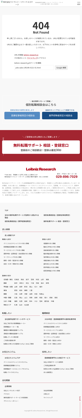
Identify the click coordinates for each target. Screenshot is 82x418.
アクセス (7, 394)
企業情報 (8, 386)
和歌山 (41, 294)
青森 (22, 279)
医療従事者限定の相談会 (23, 115)
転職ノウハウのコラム (11, 372)
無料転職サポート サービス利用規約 (16, 397)
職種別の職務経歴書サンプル (13, 330)
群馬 (47, 283)
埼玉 (27, 283)
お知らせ (47, 394)
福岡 (15, 301)
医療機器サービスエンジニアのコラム (16, 369)
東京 (15, 283)
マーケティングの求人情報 (12, 257)
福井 (40, 287)
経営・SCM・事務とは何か (53, 344)
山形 (42, 279)
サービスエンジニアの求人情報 (14, 250)
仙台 (20, 305)
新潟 (25, 287)
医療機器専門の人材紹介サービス (57, 357)
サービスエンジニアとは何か (53, 330)
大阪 (15, 294)
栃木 (42, 283)
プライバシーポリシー (11, 401)
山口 (25, 297)
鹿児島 (46, 301)
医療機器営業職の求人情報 (13, 247)
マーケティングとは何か (52, 337)
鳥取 (30, 297)
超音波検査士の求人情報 (52, 271)
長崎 (25, 301)
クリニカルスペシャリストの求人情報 (16, 243)
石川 (35, 287)
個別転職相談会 (57, 215)
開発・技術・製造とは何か (53, 340)
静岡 (25, 290)
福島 (47, 279)
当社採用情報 (48, 390)
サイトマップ (32, 58)
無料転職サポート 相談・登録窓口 (57, 221)
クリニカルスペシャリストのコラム (15, 362)
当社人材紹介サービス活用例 (53, 362)
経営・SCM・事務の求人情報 (13, 264)
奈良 (35, 294)
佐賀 (20, 301)
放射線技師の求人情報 (51, 250)
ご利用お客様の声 (10, 340)
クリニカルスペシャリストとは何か (55, 323)
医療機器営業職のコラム (12, 365)
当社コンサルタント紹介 (12, 390)
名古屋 (26, 305)
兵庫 (20, 294)
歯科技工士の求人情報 (51, 264)
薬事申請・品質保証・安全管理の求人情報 (18, 254)
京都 (25, 294)
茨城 (37, 283)
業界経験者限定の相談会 (60, 115)
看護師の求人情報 (50, 243)
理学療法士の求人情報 (51, 257)
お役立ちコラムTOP (12, 357)
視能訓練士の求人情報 (51, 260)
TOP (6, 210)
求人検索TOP (10, 235)
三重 (30, 290)
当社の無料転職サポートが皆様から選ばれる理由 (22, 216)
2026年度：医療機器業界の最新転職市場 (60, 319)
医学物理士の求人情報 (51, 267)
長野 (20, 287)
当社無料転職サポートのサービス (17, 319)
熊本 (30, 301)
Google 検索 (61, 67)
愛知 (15, 290)
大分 (35, 301)
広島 (15, 297)
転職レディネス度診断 (11, 337)
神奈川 (21, 283)
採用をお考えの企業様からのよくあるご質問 (58, 369)
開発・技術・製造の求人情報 (13, 260)
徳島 (40, 297)
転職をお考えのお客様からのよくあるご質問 (19, 344)
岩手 (27, 279)
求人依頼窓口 (48, 372)
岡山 (20, 297)
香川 (45, 297)
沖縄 (52, 301)
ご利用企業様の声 (50, 365)
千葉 (32, 283)
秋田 (37, 279)
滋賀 (30, 294)
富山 (30, 287)
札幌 (15, 305)
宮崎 (40, 301)
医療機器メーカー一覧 (11, 327)
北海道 (16, 279)
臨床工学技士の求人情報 (52, 247)
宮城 (32, 279)
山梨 (15, 287)
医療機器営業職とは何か (52, 327)
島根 (35, 297)
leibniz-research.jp (31, 55)
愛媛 (50, 297)
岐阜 (20, 290)
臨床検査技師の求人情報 (52, 254)
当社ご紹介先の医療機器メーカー (15, 323)
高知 (55, 297)
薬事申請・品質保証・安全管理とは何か (57, 334)
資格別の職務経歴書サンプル (13, 334)
